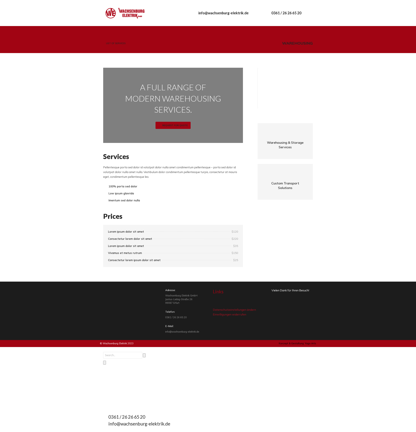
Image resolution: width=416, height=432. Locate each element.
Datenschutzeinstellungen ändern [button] (234, 309)
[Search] (104, 363)
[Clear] (144, 355)
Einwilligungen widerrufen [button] (229, 314)
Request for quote (175, 125)
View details (285, 147)
